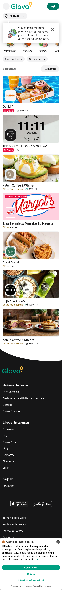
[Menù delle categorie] (6, 6)
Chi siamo (8, 429)
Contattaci (9, 454)
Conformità (9, 537)
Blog (5, 448)
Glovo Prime (10, 442)
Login (6, 467)
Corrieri (7, 404)
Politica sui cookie (13, 530)
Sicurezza (8, 461)
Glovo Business (11, 411)
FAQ (5, 435)
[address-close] (52, 29)
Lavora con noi (11, 391)
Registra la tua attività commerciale (23, 398)
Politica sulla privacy (14, 524)
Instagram (8, 485)
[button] (10, 44)
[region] (31, 44)
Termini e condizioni (14, 517)
